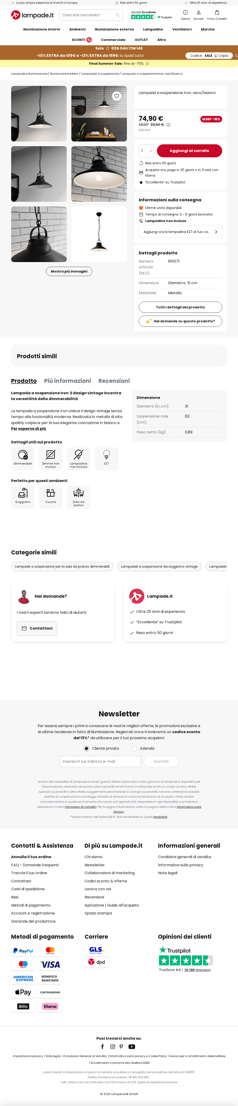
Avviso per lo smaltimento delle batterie (197, 1056)
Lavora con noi (98, 889)
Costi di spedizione (28, 889)
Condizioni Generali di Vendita (85, 1056)
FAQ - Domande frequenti (35, 865)
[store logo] (32, 15)
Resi (14, 897)
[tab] (24, 381)
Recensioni (114, 381)
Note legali (167, 873)
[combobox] (91, 15)
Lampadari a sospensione (100, 74)
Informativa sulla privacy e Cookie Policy (138, 1056)
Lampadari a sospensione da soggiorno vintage (159, 566)
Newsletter (95, 865)
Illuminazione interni (64, 74)
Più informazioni (67, 381)
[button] (39, 174)
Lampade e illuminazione (29, 74)
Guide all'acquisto (123, 905)
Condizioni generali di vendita (184, 857)
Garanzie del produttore (33, 921)
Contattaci (21, 881)
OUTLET (141, 39)
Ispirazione (94, 905)
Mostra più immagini (69, 271)
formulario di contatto (80, 807)
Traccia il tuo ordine (29, 873)
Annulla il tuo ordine (31, 857)
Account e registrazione (33, 913)
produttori (160, 817)
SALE (209, 55)
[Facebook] (105, 1047)
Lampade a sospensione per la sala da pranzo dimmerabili (62, 566)
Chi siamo (93, 857)
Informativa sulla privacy (180, 865)
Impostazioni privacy (28, 1056)
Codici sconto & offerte (106, 881)
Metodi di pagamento (30, 905)
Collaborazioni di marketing (110, 873)
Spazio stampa (98, 913)
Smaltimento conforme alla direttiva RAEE (120, 1063)
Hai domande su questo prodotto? (184, 321)
